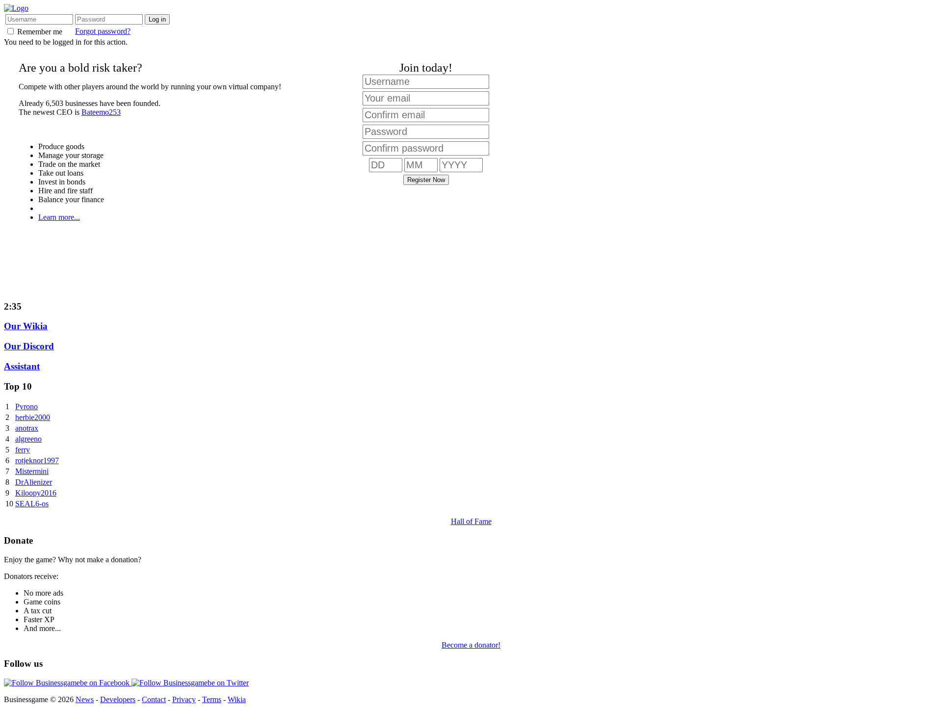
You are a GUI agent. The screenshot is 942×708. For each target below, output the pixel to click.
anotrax (26, 428)
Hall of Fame (471, 521)
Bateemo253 (101, 112)
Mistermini (32, 471)
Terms (211, 699)
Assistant (22, 366)
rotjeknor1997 (37, 460)
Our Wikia (26, 326)
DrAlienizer (33, 482)
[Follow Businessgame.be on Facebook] (67, 683)
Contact (154, 699)
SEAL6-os (32, 503)
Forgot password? (103, 31)
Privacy (184, 699)
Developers (117, 699)
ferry (22, 450)
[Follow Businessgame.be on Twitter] (190, 683)
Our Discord (29, 346)
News (85, 699)
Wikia (237, 699)
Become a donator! (471, 645)
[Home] (16, 8)
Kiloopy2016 (35, 493)
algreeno (28, 439)
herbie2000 (32, 417)
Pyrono (26, 406)
